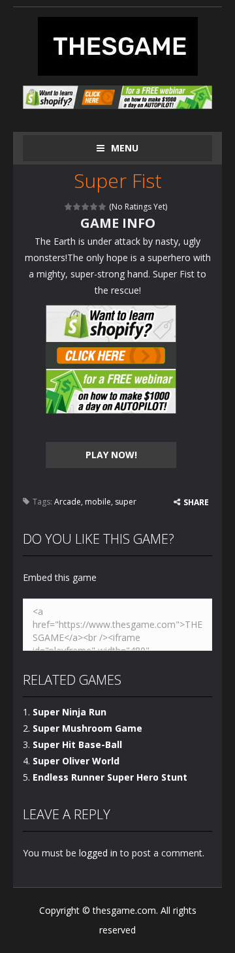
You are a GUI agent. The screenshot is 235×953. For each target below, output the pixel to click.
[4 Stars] (94, 206)
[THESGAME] (118, 45)
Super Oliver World (76, 761)
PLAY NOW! (111, 454)
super (125, 501)
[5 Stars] (103, 206)
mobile (98, 501)
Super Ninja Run (69, 712)
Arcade (67, 501)
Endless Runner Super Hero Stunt (110, 777)
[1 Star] (69, 206)
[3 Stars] (86, 206)
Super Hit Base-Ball (77, 744)
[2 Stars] (77, 206)
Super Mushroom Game (87, 728)
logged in (98, 853)
